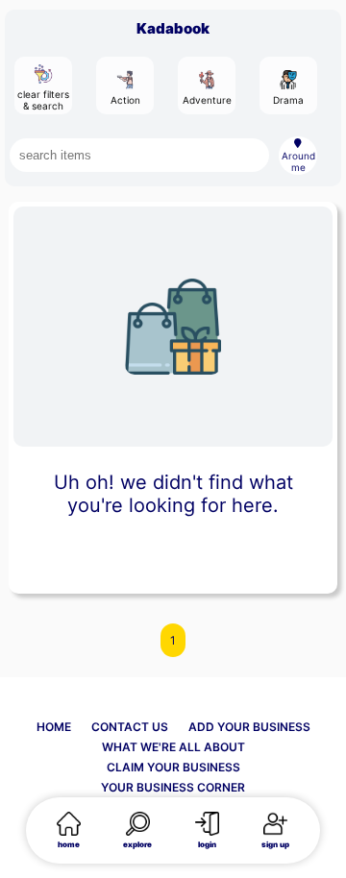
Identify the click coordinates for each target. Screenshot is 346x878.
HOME (54, 726)
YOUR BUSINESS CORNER (173, 787)
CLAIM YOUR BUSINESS (173, 767)
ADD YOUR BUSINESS (249, 726)
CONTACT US (129, 726)
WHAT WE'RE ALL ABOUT (173, 747)
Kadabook (173, 28)
